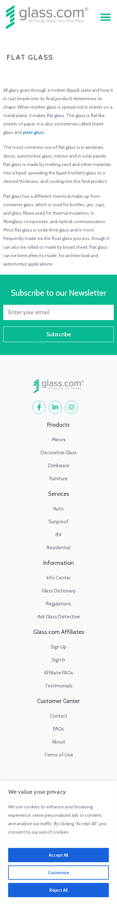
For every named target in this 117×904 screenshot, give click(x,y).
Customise (58, 872)
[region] (58, 842)
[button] (105, 17)
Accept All (58, 855)
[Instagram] (71, 407)
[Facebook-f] (39, 407)
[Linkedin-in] (55, 407)
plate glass (33, 132)
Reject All (58, 890)
